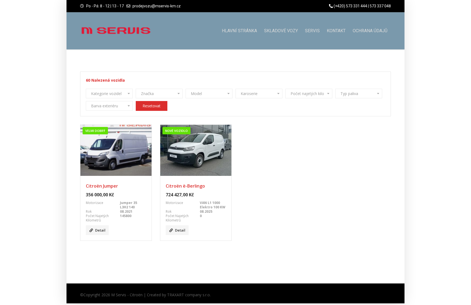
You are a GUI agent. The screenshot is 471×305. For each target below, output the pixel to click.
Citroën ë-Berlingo (185, 186)
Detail (100, 230)
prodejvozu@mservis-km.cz (156, 6)
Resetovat (152, 105)
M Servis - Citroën (127, 294)
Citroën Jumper (102, 186)
